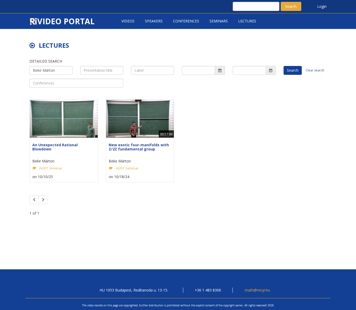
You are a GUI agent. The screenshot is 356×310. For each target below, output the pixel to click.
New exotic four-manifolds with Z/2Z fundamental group (139, 146)
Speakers (154, 21)
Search (291, 6)
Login (322, 6)
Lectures (247, 21)
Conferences (186, 21)
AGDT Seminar (50, 168)
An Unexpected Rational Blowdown (55, 146)
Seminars (219, 21)
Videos (127, 21)
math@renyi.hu (257, 290)
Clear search (315, 70)
